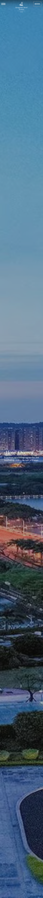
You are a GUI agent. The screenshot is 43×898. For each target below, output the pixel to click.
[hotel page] (21, 4)
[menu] (3, 4)
